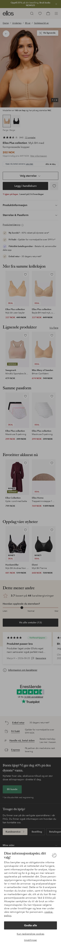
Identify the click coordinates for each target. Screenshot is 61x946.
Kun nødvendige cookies (30, 933)
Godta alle (30, 925)
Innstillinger (30, 940)
